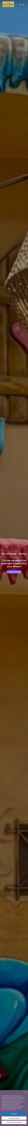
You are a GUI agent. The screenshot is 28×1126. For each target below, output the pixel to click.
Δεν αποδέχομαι (14, 1118)
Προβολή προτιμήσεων (14, 1122)
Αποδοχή (14, 1114)
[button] (25, 1092)
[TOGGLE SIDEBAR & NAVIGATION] (24, 4)
